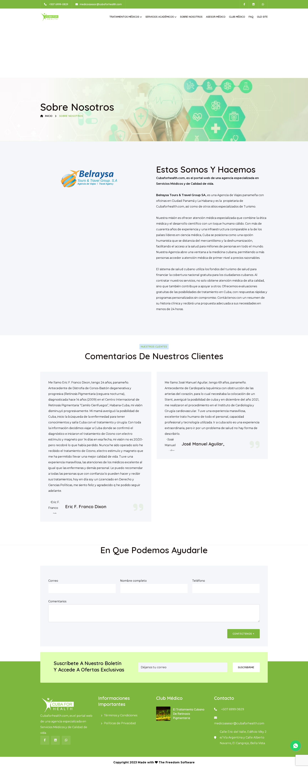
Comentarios (57, 601)
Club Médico (237, 16)
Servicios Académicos (159, 16)
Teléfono (198, 580)
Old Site (262, 16)
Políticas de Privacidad (120, 723)
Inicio (49, 116)
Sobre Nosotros (191, 16)
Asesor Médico (215, 16)
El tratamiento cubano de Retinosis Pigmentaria (188, 714)
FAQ (251, 16)
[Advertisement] (154, 51)
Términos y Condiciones (120, 715)
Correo (53, 580)
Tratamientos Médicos (124, 16)
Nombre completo (133, 580)
